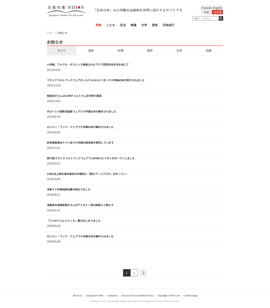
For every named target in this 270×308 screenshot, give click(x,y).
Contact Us (112, 295)
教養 (133, 25)
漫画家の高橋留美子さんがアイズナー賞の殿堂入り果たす (80, 205)
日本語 (217, 12)
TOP (49, 32)
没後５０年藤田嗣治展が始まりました (69, 189)
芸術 (155, 25)
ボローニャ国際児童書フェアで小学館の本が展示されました (81, 111)
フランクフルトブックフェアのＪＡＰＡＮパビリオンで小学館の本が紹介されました (96, 80)
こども (110, 25)
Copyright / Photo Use (168, 295)
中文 (206, 12)
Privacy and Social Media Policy (137, 295)
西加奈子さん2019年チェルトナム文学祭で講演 (74, 96)
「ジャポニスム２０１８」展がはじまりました (74, 220)
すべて (61, 50)
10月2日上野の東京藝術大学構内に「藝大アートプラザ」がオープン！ (88, 174)
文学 (144, 25)
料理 (120, 50)
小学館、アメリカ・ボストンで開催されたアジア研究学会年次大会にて (88, 64)
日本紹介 (168, 25)
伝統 (209, 50)
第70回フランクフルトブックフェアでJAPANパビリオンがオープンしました (91, 158)
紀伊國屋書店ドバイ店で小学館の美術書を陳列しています (80, 142)
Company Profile (94, 295)
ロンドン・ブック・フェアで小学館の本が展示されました (80, 127)
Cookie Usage (190, 295)
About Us (77, 295)
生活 (123, 25)
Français (206, 7)
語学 (150, 50)
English (217, 7)
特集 (99, 25)
